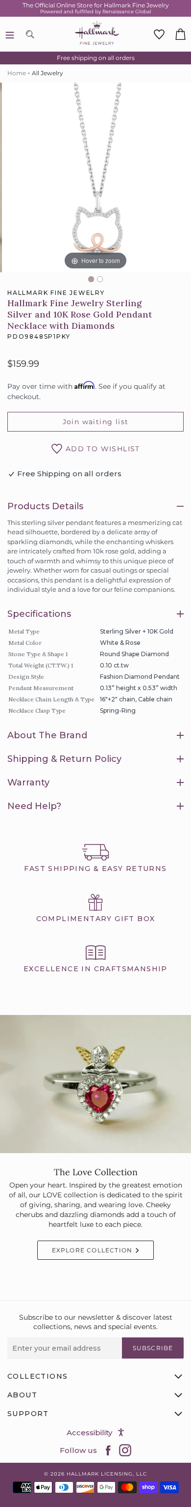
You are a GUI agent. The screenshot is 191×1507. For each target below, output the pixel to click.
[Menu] (10, 34)
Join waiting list (96, 421)
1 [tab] (91, 279)
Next (186, 181)
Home (16, 73)
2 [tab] (100, 279)
